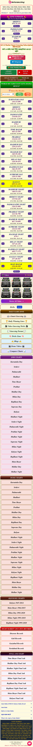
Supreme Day (16, 406)
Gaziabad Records (16, 643)
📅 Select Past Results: (16, 90)
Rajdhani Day (16, 401)
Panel (29, 23)
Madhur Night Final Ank (16, 668)
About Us (7, 745)
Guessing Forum (16, 331)
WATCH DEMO (25, 72)
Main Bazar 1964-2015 (16, 607)
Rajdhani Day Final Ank (16, 683)
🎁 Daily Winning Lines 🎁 (16, 67)
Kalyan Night (16, 451)
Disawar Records (16, 633)
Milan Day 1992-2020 (16, 612)
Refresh (17, 26)
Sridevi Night (16, 421)
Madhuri (16, 376)
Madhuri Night (16, 416)
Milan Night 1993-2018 (17, 617)
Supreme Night (16, 441)
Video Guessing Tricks (16, 326)
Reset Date (27, 94)
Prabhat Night (16, 431)
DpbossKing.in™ (18, 742)
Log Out (19, 307)
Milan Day (16, 396)
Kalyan (16, 411)
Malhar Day (16, 466)
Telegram (17, 62)
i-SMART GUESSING (8, 72)
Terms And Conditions (23, 745)
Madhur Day (16, 391)
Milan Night (16, 446)
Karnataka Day (16, 361)
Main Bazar (16, 461)
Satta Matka (24, 739)
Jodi (3, 23)
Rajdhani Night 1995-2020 (16, 622)
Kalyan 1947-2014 (16, 602)
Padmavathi (16, 371)
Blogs (16, 341)
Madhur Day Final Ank (16, 663)
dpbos (28, 723)
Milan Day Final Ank (16, 673)
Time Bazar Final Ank (16, 658)
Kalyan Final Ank (16, 698)
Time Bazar (16, 381)
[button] (16, 311)
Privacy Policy (13, 745)
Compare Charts (16, 351)
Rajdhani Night (17, 456)
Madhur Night (16, 436)
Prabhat (16, 386)
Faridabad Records (16, 648)
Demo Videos (16, 346)
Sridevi (16, 366)
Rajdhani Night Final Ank (16, 688)
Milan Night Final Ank (16, 678)
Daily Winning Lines (16, 321)
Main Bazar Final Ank (16, 693)
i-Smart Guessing (16, 316)
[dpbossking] (16, 2)
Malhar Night (16, 471)
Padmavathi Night (16, 426)
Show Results (19, 94)
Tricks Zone (16, 336)
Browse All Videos (16, 301)
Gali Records (16, 638)
